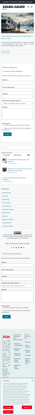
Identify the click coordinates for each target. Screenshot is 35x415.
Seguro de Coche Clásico (17, 360)
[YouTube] (21, 247)
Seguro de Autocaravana (17, 344)
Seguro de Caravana (17, 354)
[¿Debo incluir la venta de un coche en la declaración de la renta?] (5, 169)
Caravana (5, 196)
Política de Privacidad (4, 371)
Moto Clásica (6, 213)
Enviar (7, 134)
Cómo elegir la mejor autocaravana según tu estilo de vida (17, 37)
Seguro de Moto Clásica (17, 366)
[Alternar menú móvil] (32, 7)
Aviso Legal (5, 369)
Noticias (4, 216)
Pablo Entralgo (6, 51)
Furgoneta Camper (8, 209)
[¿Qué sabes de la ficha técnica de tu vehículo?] (5, 160)
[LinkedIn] (16, 247)
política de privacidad (22, 125)
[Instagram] (18, 247)
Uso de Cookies (6, 373)
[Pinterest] (23, 247)
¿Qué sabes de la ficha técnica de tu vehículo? (18, 161)
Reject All (27, 407)
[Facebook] (11, 247)
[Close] (32, 380)
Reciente (17, 155)
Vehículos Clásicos (7, 226)
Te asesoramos (6, 223)
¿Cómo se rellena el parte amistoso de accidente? (14, 179)
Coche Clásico (6, 203)
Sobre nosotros (27, 346)
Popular (6, 155)
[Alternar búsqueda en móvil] (28, 7)
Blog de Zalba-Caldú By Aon (28, 361)
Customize (8, 407)
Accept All (8, 412)
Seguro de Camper (17, 349)
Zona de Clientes (27, 351)
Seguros (27, 342)
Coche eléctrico (7, 206)
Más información (5, 52)
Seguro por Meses (7, 219)
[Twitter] (13, 247)
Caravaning (5, 199)
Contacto (28, 355)
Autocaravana (6, 192)
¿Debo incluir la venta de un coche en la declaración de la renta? (20, 170)
